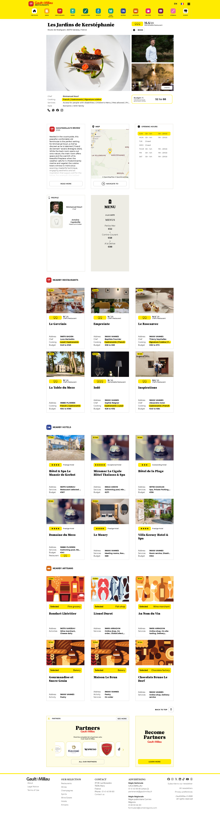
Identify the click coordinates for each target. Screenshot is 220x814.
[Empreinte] (110, 318)
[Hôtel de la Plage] (155, 465)
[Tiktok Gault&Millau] (183, 779)
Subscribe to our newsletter (180, 784)
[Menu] (188, 3)
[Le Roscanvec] (155, 318)
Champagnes (67, 790)
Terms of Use (33, 790)
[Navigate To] (110, 156)
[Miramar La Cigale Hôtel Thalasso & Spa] (110, 465)
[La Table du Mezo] (65, 382)
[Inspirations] (155, 382)
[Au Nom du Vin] (155, 606)
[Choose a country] (182, 3)
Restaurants (66, 783)
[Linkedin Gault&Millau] (180, 779)
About (30, 783)
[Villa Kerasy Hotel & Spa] (155, 529)
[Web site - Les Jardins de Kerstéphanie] (54, 110)
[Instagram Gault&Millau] (172, 779)
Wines (64, 787)
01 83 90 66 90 (134, 805)
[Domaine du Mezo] (65, 529)
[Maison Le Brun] (110, 670)
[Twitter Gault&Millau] (176, 779)
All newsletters (186, 788)
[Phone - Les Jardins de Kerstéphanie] (50, 110)
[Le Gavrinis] (65, 318)
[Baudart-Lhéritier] (65, 606)
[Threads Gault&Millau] (191, 779)
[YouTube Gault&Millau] (187, 779)
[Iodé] (110, 382)
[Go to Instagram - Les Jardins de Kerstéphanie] (62, 110)
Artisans (64, 805)
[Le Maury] (110, 529)
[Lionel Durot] (110, 606)
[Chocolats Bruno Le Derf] (155, 670)
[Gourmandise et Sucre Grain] (65, 670)
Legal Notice (33, 786)
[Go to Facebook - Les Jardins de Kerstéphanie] (58, 110)
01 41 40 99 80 (108, 791)
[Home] (44, 3)
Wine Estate (66, 798)
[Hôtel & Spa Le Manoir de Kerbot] (65, 465)
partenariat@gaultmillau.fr (140, 791)
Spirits (64, 794)
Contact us (99, 794)
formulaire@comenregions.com (142, 808)
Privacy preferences (184, 792)
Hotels (64, 801)
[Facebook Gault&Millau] (168, 779)
